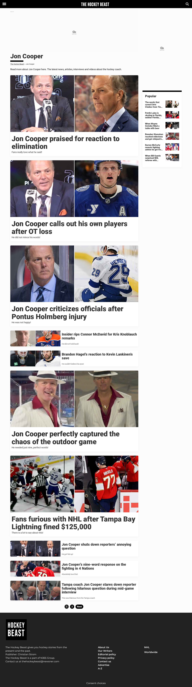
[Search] (187, 4)
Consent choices (96, 683)
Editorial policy (107, 654)
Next (79, 606)
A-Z (100, 668)
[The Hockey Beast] (95, 4)
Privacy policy (106, 658)
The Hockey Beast (17, 64)
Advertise (103, 665)
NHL (147, 647)
